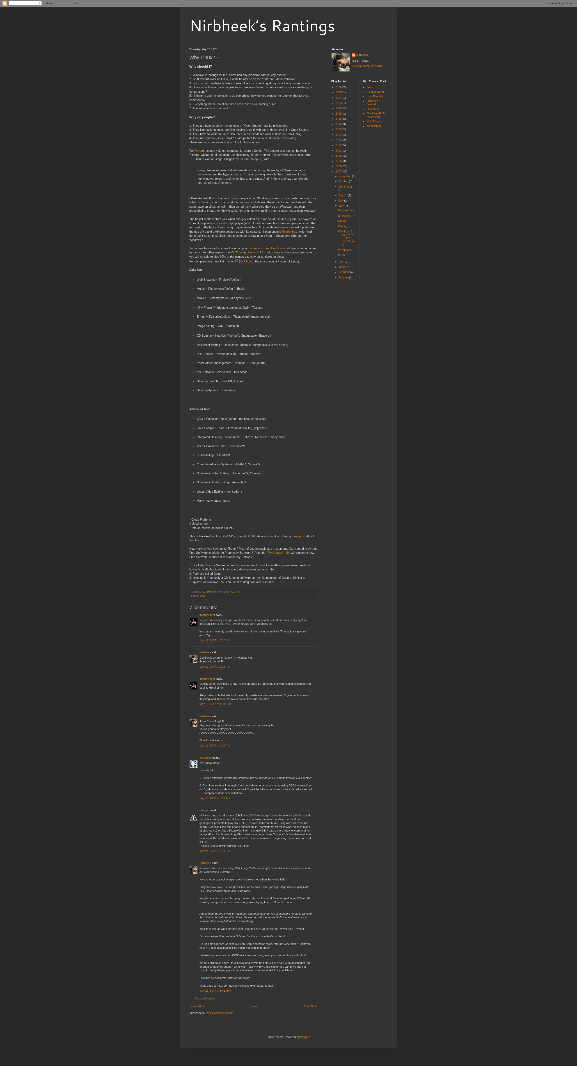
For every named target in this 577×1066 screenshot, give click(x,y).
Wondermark (374, 126)
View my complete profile (367, 66)
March (343, 267)
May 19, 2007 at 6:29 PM (214, 745)
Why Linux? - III (278, 552)
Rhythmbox (289, 231)
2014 (338, 134)
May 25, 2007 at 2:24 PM (214, 850)
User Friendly (374, 96)
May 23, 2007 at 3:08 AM (214, 798)
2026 (338, 87)
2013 (338, 140)
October (344, 181)
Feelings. (343, 226)
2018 (338, 118)
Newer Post (197, 1006)
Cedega (253, 252)
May (341, 205)
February (344, 272)
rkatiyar (204, 810)
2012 (338, 145)
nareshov (205, 757)
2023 (338, 103)
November (345, 176)
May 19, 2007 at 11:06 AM (215, 704)
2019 (338, 113)
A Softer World (375, 91)
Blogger (305, 1037)
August (343, 195)
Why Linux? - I (346, 249)
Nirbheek (205, 652)
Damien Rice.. (346, 210)
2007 (338, 171)
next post (299, 536)
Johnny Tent (207, 615)
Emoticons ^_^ (347, 215)
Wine (238, 252)
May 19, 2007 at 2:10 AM (214, 640)
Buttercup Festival (372, 102)
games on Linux (259, 248)
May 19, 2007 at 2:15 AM (214, 666)
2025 (338, 92)
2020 (338, 108)
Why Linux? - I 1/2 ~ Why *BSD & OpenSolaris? (346, 238)
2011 (338, 150)
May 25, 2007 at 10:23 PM (215, 990)
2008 (338, 166)
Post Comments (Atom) (220, 1013)
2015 (338, 129)
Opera (342, 221)
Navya (199, 150)
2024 (338, 97)
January (344, 277)
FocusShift (372, 108)
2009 (338, 161)
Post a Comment (205, 998)
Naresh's (222, 223)
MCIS (341, 255)
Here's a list (278, 248)
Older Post (310, 1006)
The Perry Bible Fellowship (375, 115)
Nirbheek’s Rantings (262, 25)
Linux (203, 595)
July (341, 200)
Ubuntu (248, 261)
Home (254, 1006)
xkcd (369, 87)
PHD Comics (374, 121)
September (345, 186)
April (342, 261)
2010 (338, 155)
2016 (338, 124)
